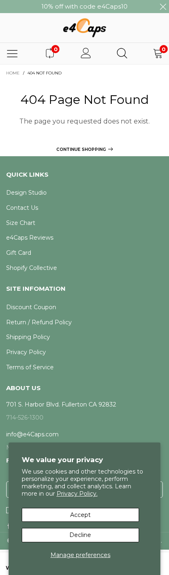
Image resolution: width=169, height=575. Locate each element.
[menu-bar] (12, 53)
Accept (80, 515)
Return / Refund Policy (39, 322)
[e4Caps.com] (84, 27)
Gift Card (18, 252)
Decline (80, 535)
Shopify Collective (31, 268)
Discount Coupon (31, 307)
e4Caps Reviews (29, 237)
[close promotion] (163, 6)
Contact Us (22, 207)
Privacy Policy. (77, 493)
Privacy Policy (26, 352)
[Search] (122, 53)
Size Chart (20, 223)
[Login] (86, 53)
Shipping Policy (28, 337)
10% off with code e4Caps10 (84, 6)
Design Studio (26, 192)
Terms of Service (30, 367)
